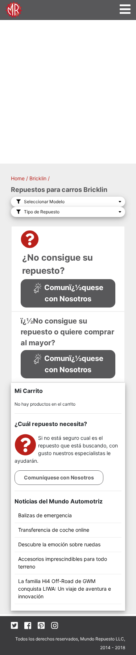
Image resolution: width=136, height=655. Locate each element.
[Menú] (125, 9)
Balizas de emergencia (45, 515)
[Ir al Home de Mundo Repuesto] (13, 9)
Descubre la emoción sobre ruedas (59, 544)
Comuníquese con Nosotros (59, 477)
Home (18, 178)
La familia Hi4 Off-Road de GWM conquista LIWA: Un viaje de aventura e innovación (64, 588)
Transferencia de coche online (53, 530)
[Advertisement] (68, 92)
